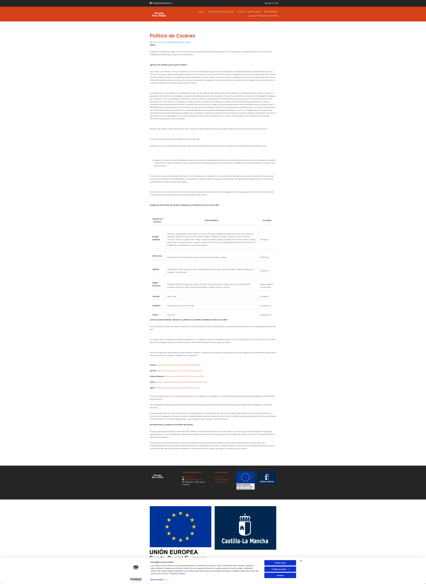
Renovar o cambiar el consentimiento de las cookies (170, 42)
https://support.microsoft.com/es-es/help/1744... (185, 376)
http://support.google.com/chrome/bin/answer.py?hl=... (180, 370)
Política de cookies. (178, 573)
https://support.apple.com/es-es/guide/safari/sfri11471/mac (182, 382)
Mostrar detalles (157, 580)
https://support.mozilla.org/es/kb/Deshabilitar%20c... (179, 365)
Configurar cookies (279, 569)
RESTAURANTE (271, 11)
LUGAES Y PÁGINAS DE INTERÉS (263, 16)
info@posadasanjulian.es (162, 3)
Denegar (280, 575)
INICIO (202, 11)
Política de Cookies (221, 482)
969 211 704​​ (273, 3)
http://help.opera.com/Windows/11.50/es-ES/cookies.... (178, 388)
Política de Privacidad (222, 480)
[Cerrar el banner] (301, 561)
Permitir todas (280, 563)
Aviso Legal (219, 477)
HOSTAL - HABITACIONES (249, 11)
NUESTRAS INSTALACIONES (221, 11)
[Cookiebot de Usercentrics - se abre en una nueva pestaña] (136, 579)
